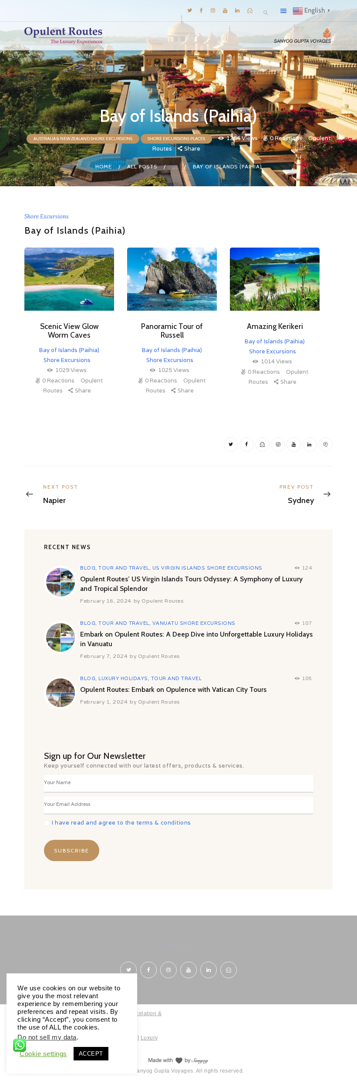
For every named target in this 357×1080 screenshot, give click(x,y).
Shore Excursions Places (176, 138)
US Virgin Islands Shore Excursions (207, 568)
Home (103, 166)
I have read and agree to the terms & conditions (121, 822)
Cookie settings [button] (43, 1053)
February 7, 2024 (104, 656)
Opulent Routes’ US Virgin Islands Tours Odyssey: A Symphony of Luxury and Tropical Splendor (191, 584)
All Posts (142, 166)
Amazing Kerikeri (275, 326)
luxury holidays (123, 678)
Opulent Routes (162, 600)
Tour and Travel (123, 568)
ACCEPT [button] (91, 1053)
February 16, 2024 (105, 600)
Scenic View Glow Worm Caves (69, 330)
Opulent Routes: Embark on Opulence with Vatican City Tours (173, 689)
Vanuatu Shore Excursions (194, 623)
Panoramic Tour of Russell (172, 330)
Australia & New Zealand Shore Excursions (83, 138)
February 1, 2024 (104, 701)
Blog (87, 568)
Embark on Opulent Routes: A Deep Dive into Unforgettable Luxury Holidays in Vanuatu (196, 639)
